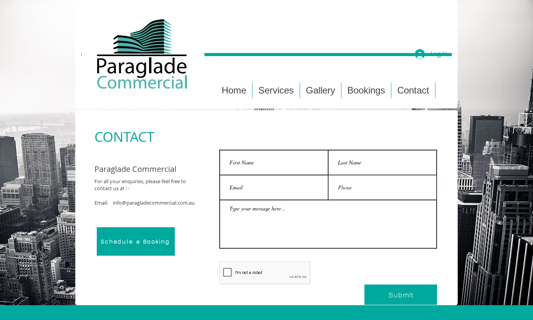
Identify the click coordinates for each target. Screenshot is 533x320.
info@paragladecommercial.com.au (154, 202)
